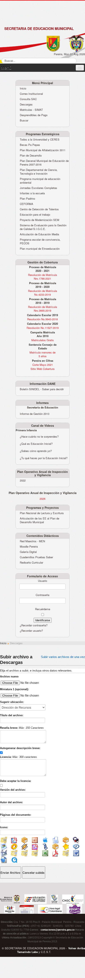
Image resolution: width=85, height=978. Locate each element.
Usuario (42, 581)
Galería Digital (28, 552)
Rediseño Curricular (31, 562)
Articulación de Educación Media (39, 234)
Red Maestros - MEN (32, 541)
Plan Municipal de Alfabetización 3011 (42, 150)
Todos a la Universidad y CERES (39, 139)
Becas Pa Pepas (30, 145)
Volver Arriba (76, 948)
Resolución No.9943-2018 (42, 319)
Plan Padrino (27, 198)
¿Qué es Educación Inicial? (36, 444)
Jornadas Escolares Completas (38, 188)
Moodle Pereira (29, 546)
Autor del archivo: (11, 802)
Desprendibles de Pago (33, 115)
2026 (42, 499)
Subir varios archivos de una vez (63, 657)
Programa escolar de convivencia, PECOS (40, 241)
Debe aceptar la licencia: (15, 780)
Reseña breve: (22, 727)
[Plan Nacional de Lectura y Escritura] (74, 909)
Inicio (23, 88)
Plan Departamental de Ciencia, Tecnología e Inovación (39, 171)
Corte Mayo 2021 (42, 365)
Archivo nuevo (9, 676)
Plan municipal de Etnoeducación (40, 249)
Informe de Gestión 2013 (34, 414)
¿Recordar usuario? (31, 631)
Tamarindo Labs (27, 952)
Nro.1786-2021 (42, 278)
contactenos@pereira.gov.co (57, 929)
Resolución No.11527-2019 (43, 328)
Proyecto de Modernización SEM (39, 220)
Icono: (4, 827)
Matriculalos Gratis (42, 340)
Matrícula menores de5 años (42, 354)
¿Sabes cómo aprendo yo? (36, 451)
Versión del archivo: (13, 789)
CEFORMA (26, 204)
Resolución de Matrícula (42, 275)
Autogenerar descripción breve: (20, 748)
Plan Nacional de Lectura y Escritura (42, 513)
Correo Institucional (31, 94)
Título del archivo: (11, 715)
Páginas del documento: (15, 814)
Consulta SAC (28, 99)
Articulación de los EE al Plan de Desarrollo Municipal (39, 520)
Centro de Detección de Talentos (39, 209)
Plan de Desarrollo (31, 155)
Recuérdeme (42, 609)
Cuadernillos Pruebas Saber (36, 557)
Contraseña (42, 595)
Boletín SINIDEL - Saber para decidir (42, 389)
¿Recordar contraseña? (33, 625)
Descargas (26, 104)
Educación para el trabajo (35, 214)
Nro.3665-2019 (42, 310)
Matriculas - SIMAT (31, 110)
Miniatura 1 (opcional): (14, 689)
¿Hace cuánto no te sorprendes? (39, 436)
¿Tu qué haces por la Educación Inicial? (43, 458)
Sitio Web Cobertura (42, 369)
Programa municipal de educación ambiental (40, 180)
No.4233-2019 (42, 294)
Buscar (24, 120)
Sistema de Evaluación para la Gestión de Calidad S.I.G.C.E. (43, 227)
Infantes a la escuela (32, 193)
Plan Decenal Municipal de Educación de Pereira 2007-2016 (44, 162)
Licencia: (18, 756)
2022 (23, 480)
